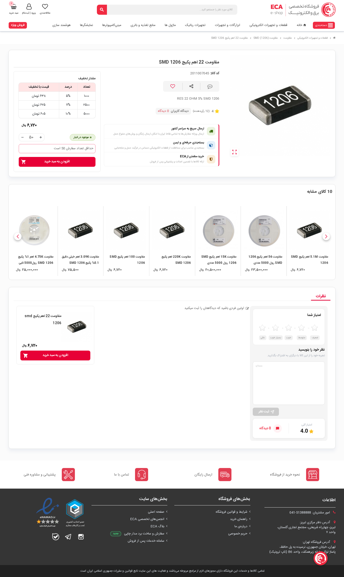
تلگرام (68, 537)
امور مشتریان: (310, 512)
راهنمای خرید (238, 519)
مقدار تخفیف (86, 78)
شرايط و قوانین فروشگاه (231, 512)
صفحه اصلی (156, 512)
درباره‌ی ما (240, 526)
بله (55, 537)
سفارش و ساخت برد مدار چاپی (144, 534)
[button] (326, 236)
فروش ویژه (18, 25)
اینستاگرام (81, 537)
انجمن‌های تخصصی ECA (147, 519)
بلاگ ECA (157, 526)
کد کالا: (214, 73)
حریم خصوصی (237, 534)
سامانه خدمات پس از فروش (146, 541)
